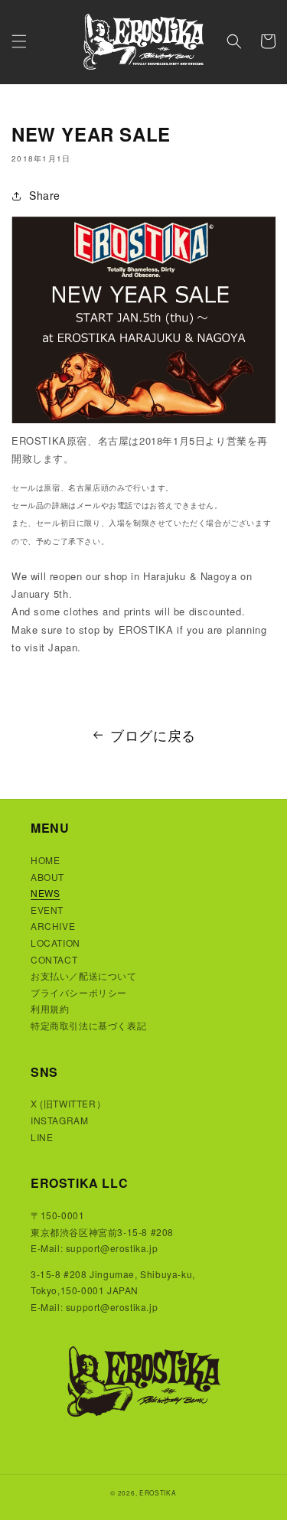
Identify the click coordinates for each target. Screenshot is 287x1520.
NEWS (45, 892)
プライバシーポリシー (79, 992)
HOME (45, 859)
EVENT (47, 909)
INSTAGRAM (59, 1120)
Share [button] (44, 195)
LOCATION (55, 942)
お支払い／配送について (84, 975)
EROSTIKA (158, 1492)
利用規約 (50, 1008)
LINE (42, 1136)
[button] (19, 41)
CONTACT (54, 959)
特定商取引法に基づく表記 (88, 1025)
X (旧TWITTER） (68, 1103)
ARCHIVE (53, 925)
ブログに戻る (153, 735)
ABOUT (47, 876)
